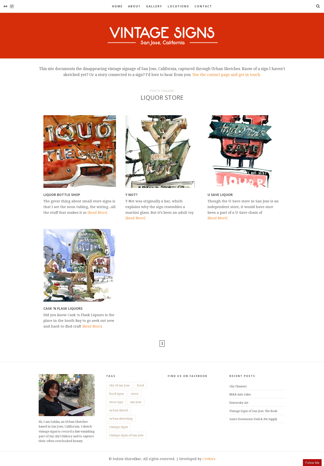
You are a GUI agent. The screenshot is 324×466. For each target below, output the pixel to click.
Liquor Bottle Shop (61, 194)
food (140, 385)
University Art (238, 402)
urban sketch (118, 410)
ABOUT (134, 6)
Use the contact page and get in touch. (226, 74)
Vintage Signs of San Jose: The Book (253, 411)
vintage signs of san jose (126, 435)
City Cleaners (238, 386)
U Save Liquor (220, 194)
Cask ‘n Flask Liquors (63, 308)
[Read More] (97, 212)
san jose (135, 402)
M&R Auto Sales (240, 394)
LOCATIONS (178, 6)
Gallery (154, 6)
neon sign (116, 402)
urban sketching (121, 418)
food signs (116, 393)
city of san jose (119, 385)
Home (117, 6)
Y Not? (131, 194)
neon (134, 393)
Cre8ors (209, 459)
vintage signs (118, 427)
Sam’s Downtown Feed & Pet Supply (253, 419)
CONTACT (203, 6)
